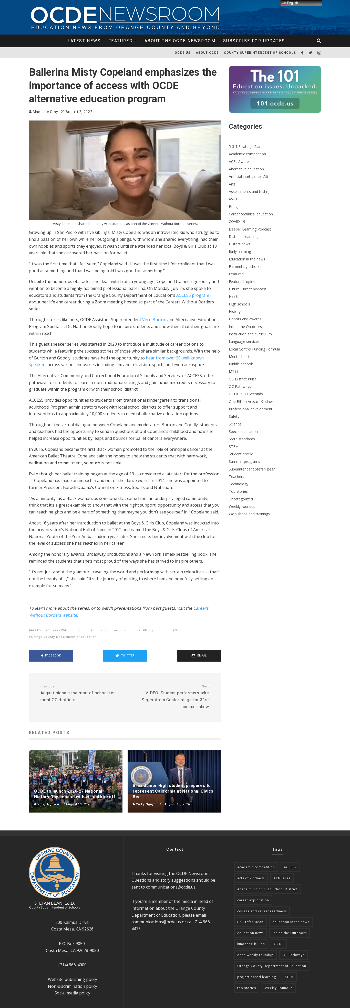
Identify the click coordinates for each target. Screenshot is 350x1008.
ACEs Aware (239, 161)
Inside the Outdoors (245, 326)
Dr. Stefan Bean (250, 922)
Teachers (236, 476)
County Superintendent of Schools (260, 52)
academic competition (256, 867)
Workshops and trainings (249, 513)
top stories (246, 988)
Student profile (241, 454)
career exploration (253, 900)
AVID (233, 198)
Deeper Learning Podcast (250, 229)
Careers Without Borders (68, 630)
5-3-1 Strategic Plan (245, 146)
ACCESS (37, 630)
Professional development (250, 409)
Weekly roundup (242, 506)
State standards (242, 438)
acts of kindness (251, 878)
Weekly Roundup (279, 988)
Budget (235, 206)
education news (250, 933)
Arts (232, 184)
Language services (244, 341)
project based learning (256, 977)
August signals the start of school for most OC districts (77, 693)
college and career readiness (116, 630)
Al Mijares (282, 878)
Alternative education (246, 169)
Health (234, 296)
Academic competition (247, 153)
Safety (234, 416)
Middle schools (241, 363)
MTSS (234, 371)
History (235, 311)
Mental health (240, 356)
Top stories (238, 491)
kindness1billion (251, 944)
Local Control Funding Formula (254, 349)
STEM (234, 446)
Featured (120, 40)
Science (235, 424)
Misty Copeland (157, 630)
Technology (238, 483)
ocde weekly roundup (255, 955)
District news (239, 244)
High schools (239, 304)
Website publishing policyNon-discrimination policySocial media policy (72, 986)
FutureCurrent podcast (247, 289)
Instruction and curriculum (250, 334)
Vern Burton (154, 319)
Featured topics (242, 281)
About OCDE (207, 52)
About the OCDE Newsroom (180, 40)
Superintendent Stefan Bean (252, 469)
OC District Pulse (243, 379)
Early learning (240, 251)
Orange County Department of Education (64, 637)
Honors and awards (245, 318)
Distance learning (243, 236)
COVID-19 (237, 221)
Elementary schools (245, 266)
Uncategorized (241, 499)
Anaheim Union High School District (267, 889)
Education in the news (247, 259)
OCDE (179, 630)
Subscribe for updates (254, 40)
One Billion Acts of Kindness (252, 401)
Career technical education (251, 214)
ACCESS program (192, 295)
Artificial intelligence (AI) (248, 176)
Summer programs (244, 461)
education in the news (290, 922)
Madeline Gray (45, 112)
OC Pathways (240, 386)
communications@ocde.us (170, 887)
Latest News (84, 40)
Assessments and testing (249, 191)
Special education (243, 431)
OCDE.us (182, 52)
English (292, 3)
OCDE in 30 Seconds (246, 393)
